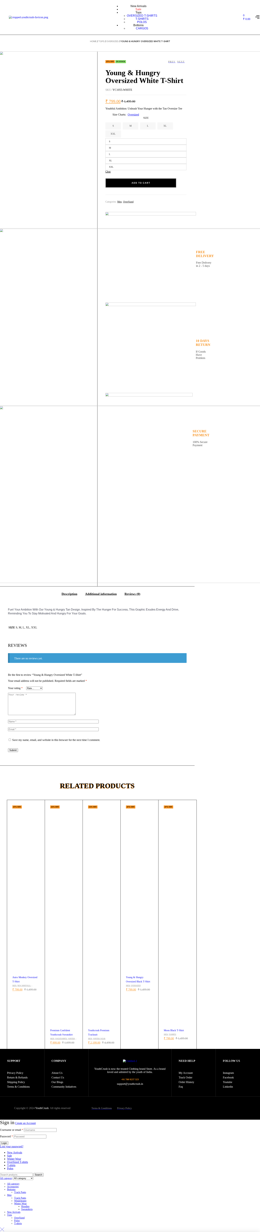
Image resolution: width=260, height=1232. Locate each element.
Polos (10, 1168)
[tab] (69, 593)
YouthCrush (42, 1108)
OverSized (112, 41)
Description (69, 594)
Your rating (15, 688)
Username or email (11, 1129)
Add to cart (141, 183)
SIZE (146, 118)
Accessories (13, 1186)
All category (13, 1183)
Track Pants (20, 1192)
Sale (9, 1155)
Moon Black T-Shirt (174, 1030)
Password (6, 1136)
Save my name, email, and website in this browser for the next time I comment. (56, 739)
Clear (108, 171)
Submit (13, 750)
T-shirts (172, 1034)
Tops (101, 41)
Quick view (41, 812)
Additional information (101, 594)
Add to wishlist (41, 804)
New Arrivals (23, 985)
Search (38, 1174)
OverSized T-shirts (17, 1162)
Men (14, 985)
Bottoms (11, 1189)
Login (4, 1143)
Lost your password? (11, 1146)
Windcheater (20, 1200)
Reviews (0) (132, 594)
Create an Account (25, 1123)
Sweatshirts (61, 1039)
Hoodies (25, 1206)
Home (93, 41)
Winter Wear (99, 1039)
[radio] (113, 125)
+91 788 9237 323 (130, 1079)
